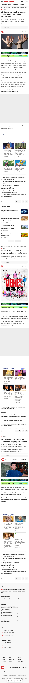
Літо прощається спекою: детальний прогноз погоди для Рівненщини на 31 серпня (9, 227)
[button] (2, 1)
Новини (4, 9)
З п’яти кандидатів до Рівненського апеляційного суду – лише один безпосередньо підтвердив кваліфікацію (13, 187)
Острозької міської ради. (15, 494)
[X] (21, 667)
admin (6, 459)
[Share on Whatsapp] (14, 680)
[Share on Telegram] (17, 680)
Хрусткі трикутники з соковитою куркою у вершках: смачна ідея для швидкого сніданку (10, 218)
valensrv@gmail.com (5, 609)
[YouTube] (23, 667)
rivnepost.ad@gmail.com (17, 616)
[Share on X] (11, 680)
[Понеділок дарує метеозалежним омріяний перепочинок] (24, 211)
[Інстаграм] (25, 667)
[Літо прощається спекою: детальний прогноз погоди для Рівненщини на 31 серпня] (24, 227)
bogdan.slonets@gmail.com (7, 612)
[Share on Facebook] (8, 680)
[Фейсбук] (19, 667)
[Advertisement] (14, 108)
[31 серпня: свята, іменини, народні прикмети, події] (24, 235)
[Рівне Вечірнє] (11, 1)
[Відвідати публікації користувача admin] (2, 31)
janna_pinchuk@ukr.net (6, 615)
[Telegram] (27, 667)
